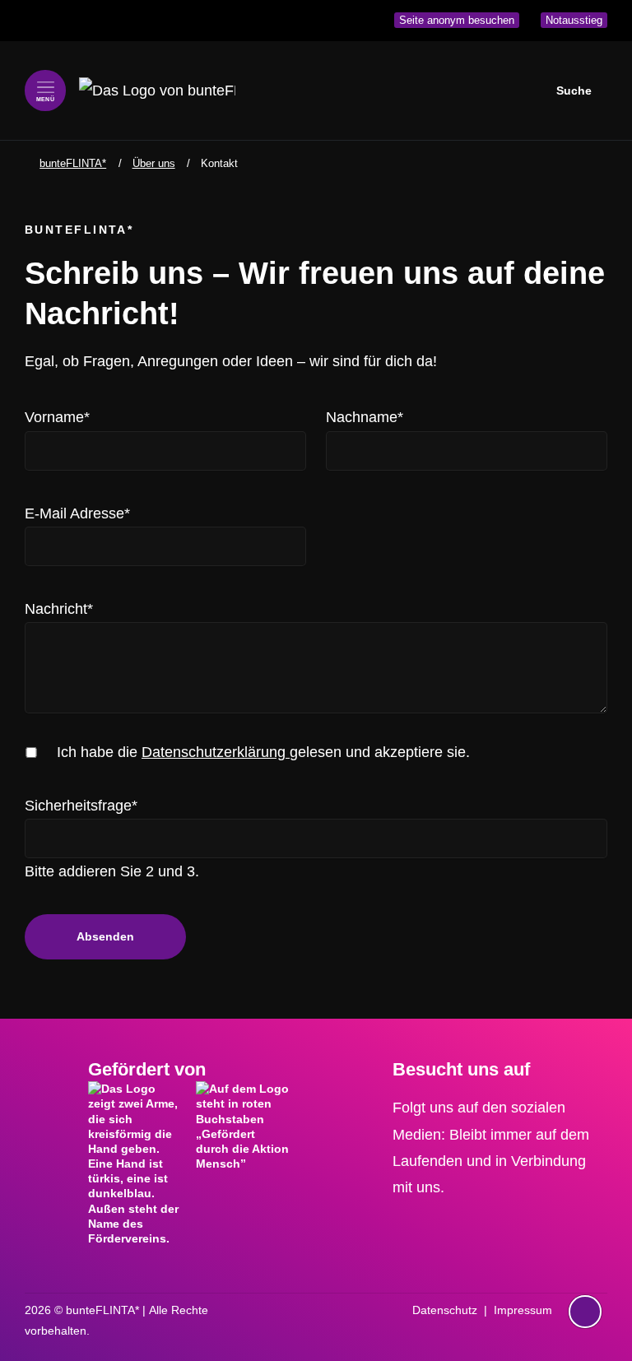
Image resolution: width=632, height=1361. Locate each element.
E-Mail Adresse (77, 513)
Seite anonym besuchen (456, 20)
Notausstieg (574, 20)
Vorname (57, 416)
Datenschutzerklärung (216, 752)
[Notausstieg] (585, 1311)
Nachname (364, 416)
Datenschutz (444, 1310)
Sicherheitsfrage (81, 805)
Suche (574, 90)
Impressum (523, 1310)
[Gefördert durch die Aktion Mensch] (243, 1128)
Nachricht (59, 608)
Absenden (105, 936)
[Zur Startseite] (157, 90)
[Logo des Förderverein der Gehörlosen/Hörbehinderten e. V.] (135, 1163)
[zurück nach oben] (585, 1279)
